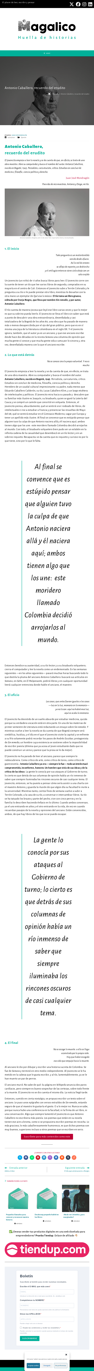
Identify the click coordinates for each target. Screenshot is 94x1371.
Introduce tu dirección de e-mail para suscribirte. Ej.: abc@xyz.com (42, 1296)
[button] (66, 1354)
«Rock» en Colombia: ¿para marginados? (74, 1216)
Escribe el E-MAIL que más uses (35, 1286)
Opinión (23, 137)
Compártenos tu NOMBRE (32, 1300)
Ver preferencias (60, 1365)
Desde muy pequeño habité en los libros (47, 1216)
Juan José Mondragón (19, 135)
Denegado (46, 1365)
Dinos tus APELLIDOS (30, 1314)
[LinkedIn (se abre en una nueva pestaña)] (90, 4)
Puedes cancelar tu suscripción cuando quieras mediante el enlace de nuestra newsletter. (46, 1332)
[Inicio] (49, 94)
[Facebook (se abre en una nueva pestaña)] (78, 4)
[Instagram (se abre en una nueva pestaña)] (85, 4)
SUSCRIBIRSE (29, 1338)
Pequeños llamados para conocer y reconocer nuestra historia (17, 1217)
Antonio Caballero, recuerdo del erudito (75, 94)
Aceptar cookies (33, 1365)
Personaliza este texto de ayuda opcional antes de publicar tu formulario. (44, 1310)
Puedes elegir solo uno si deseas (31, 1323)
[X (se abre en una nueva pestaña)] (72, 4)
